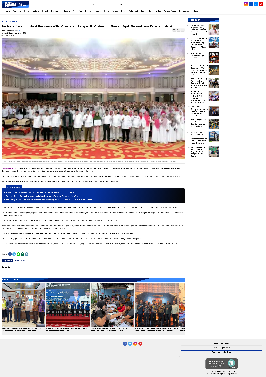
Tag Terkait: (7, 261)
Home (7, 11)
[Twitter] (14, 254)
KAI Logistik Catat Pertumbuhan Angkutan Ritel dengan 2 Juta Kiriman (198, 151)
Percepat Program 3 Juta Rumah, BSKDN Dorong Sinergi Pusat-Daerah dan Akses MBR (199, 43)
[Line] (18, 254)
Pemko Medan (170, 11)
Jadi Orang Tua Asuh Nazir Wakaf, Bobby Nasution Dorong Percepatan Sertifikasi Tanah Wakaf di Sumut (49, 200)
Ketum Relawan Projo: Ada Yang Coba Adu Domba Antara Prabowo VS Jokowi (199, 29)
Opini (150, 11)
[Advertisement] (203, 174)
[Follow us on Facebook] (251, 4)
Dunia (26, 11)
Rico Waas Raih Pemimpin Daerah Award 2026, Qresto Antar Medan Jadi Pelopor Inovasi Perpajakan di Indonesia (156, 331)
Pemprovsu (184, 11)
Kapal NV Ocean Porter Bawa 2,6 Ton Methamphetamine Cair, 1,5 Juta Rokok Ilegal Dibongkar (199, 137)
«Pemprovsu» (13, 22)
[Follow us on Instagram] (246, 4)
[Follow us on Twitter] (256, 4)
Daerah (45, 11)
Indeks (195, 11)
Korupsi (115, 11)
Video (158, 11)
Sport (123, 11)
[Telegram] (26, 254)
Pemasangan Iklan (221, 348)
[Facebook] (10, 254)
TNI (74, 11)
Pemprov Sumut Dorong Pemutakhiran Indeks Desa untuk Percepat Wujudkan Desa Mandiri (43, 196)
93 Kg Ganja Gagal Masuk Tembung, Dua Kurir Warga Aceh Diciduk (198, 123)
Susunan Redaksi (221, 344)
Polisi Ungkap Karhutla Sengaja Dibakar (198, 55)
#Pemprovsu (20, 261)
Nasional (35, 11)
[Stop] (178, 29)
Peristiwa (17, 11)
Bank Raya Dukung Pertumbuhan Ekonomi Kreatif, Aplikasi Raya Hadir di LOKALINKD (199, 83)
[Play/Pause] (174, 29)
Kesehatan (56, 11)
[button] (182, 29)
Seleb (143, 11)
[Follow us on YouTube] (261, 4)
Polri (80, 11)
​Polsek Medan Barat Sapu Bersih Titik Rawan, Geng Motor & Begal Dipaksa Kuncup (199, 70)
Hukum (66, 11)
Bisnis (106, 11)
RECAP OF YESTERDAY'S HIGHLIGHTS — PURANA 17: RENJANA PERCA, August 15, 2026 (198, 97)
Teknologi (133, 11)
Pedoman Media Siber (222, 352)
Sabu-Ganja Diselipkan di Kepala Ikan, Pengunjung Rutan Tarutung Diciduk (199, 111)
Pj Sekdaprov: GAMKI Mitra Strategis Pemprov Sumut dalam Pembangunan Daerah (40, 192)
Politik (88, 11)
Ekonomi (97, 11)
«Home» (4, 22)
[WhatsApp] (22, 254)
